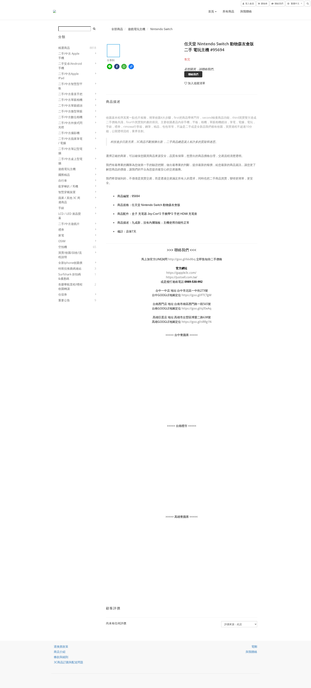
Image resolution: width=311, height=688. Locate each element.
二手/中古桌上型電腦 (70, 161)
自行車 (62, 181)
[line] (109, 66)
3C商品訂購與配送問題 (68, 662)
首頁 (211, 11)
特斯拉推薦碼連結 (69, 269)
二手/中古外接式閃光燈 (70, 125)
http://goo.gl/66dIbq (181, 259)
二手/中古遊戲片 (69, 224)
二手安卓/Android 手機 (70, 66)
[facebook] (117, 66)
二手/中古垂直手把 (70, 94)
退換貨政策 (61, 647)
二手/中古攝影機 (69, 133)
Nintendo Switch (161, 29)
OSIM (61, 241)
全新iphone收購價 (70, 263)
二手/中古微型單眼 (70, 111)
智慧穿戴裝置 (67, 192)
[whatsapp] (124, 66)
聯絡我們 (193, 74)
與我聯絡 (246, 11)
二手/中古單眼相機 (70, 100)
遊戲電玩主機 (67, 169)
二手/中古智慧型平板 (70, 86)
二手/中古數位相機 (70, 117)
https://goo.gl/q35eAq (196, 308)
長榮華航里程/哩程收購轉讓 (70, 286)
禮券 (61, 230)
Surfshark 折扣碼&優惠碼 (69, 276)
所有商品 (228, 11)
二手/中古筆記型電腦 (70, 151)
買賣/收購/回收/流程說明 (70, 255)
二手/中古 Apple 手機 (68, 56)
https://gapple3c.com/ (181, 273)
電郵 (254, 647)
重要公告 (64, 300)
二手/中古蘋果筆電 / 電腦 (70, 141)
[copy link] (131, 66)
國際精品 (64, 175)
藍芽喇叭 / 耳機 (68, 186)
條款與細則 (61, 657)
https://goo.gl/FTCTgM (196, 295)
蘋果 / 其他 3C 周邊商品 (69, 200)
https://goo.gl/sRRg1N (196, 322)
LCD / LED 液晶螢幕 (69, 216)
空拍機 (62, 247)
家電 (61, 235)
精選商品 (64, 48)
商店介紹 (59, 652)
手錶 (61, 208)
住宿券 (62, 294)
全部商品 (117, 29)
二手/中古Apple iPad (68, 76)
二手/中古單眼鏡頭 (70, 105)
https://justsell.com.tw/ (181, 277)
